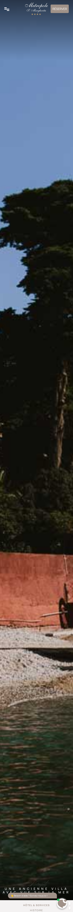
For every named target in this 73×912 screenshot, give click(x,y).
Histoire (36, 910)
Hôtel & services (36, 905)
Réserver (59, 9)
